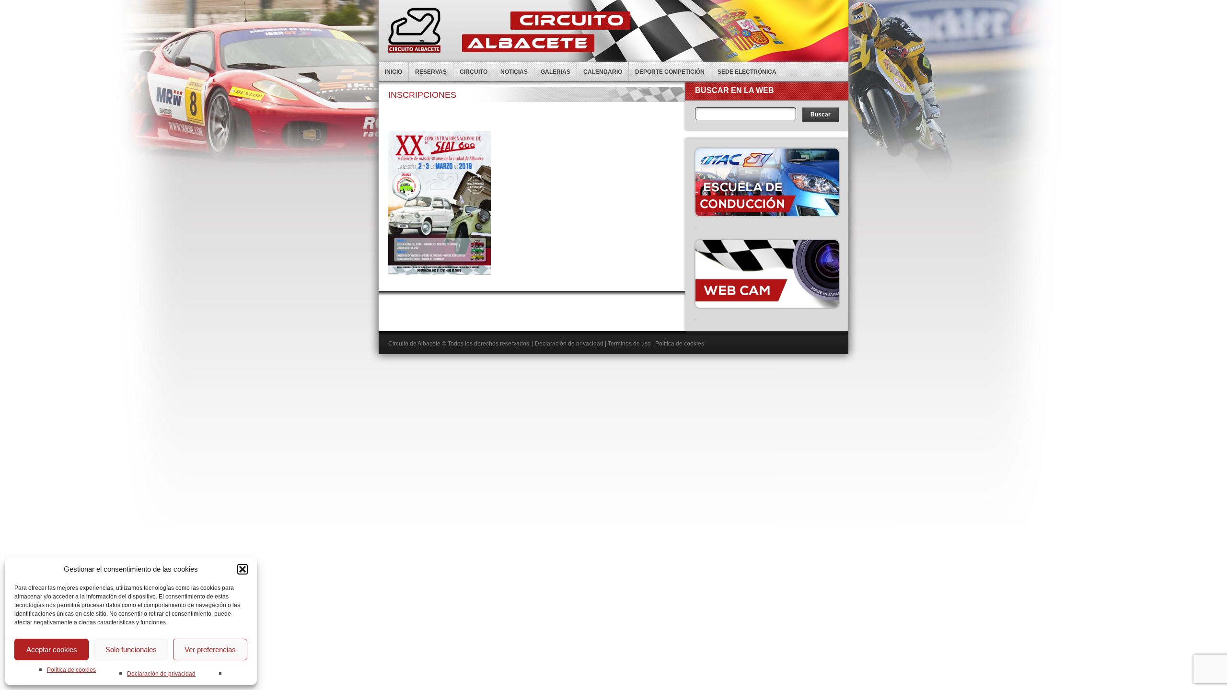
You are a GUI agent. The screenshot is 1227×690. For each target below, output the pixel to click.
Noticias (514, 72)
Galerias (555, 72)
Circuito (473, 72)
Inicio (393, 72)
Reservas (431, 72)
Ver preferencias (210, 649)
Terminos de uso (629, 343)
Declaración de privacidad (161, 673)
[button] (242, 569)
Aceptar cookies (51, 649)
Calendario (602, 72)
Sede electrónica (747, 72)
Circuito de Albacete (414, 343)
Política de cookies (71, 670)
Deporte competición (670, 72)
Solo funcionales (131, 649)
